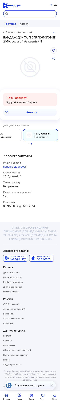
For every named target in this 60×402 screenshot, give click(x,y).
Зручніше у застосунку (29, 385)
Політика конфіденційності (15, 355)
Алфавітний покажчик (13, 318)
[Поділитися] (53, 59)
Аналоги (31, 112)
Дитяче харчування (12, 287)
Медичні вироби (10, 292)
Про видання (9, 345)
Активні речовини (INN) (14, 309)
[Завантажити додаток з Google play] (15, 258)
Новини (6, 360)
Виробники (8, 314)
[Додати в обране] (53, 50)
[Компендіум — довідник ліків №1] (11, 5)
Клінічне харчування (13, 282)
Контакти (7, 336)
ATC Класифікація (11, 304)
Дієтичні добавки (11, 272)
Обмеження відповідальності (17, 350)
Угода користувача (12, 364)
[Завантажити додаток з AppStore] (41, 258)
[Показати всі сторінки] (54, 32)
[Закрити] (51, 385)
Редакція (7, 340)
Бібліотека (8, 323)
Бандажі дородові (14, 166)
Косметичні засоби (12, 277)
